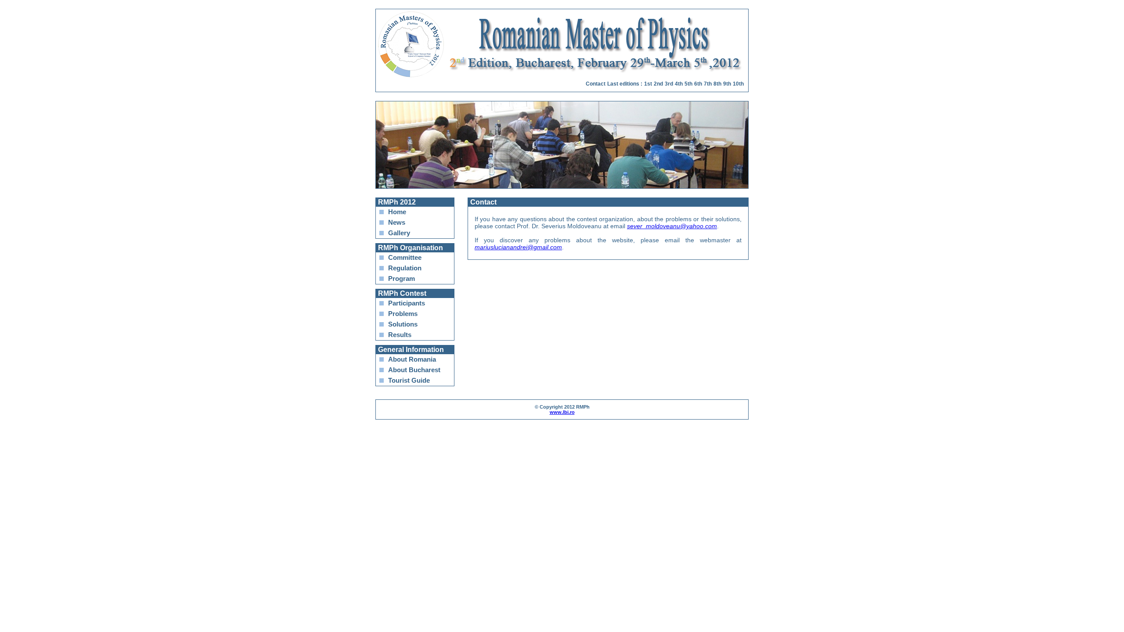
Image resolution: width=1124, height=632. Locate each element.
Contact (595, 84)
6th (698, 84)
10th (738, 84)
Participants (406, 303)
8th (717, 84)
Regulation (405, 268)
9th (727, 84)
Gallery (399, 233)
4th (679, 84)
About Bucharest (414, 369)
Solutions (403, 324)
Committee (405, 257)
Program (401, 278)
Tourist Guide (409, 380)
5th (688, 84)
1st (648, 84)
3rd (669, 84)
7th (708, 84)
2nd (658, 84)
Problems (403, 313)
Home (397, 211)
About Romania (412, 359)
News (396, 222)
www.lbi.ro (562, 412)
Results (399, 334)
